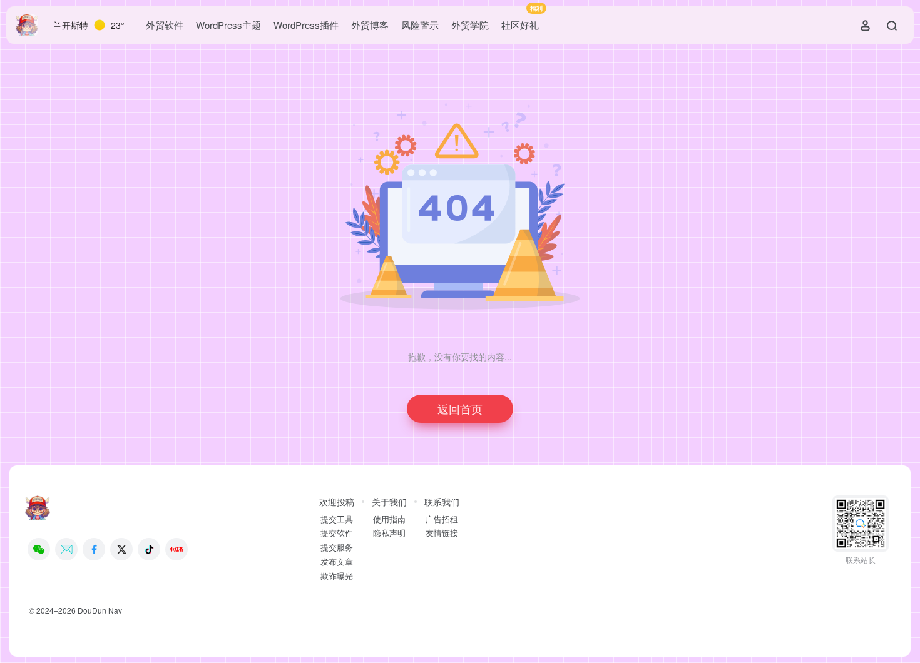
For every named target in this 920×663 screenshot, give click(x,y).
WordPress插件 (306, 24)
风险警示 (420, 24)
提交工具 (336, 519)
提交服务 (336, 547)
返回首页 (460, 408)
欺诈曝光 (336, 576)
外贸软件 (164, 24)
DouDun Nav (100, 610)
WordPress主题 (228, 24)
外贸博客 (370, 24)
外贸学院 (470, 24)
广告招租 (442, 519)
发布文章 (336, 561)
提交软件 (336, 533)
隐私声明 (389, 533)
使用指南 (389, 519)
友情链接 (442, 533)
